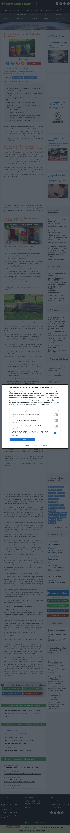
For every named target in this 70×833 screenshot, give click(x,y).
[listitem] (35, 411)
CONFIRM (23, 439)
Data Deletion (25, 445)
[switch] (56, 414)
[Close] (64, 387)
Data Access (35, 445)
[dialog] (35, 416)
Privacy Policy (44, 445)
